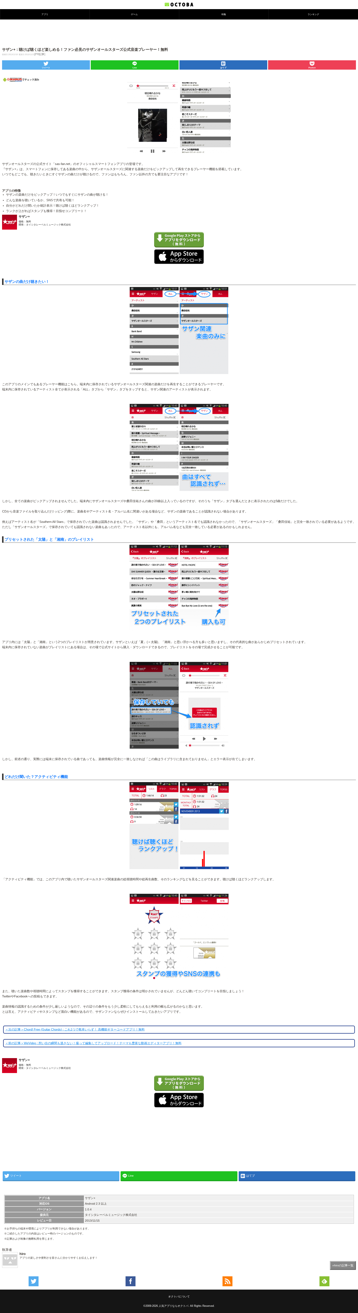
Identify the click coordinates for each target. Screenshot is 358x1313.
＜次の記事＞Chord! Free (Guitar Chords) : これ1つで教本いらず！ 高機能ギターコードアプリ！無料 (75, 1029)
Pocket (312, 68)
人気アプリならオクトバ (173, 1305)
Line (135, 68)
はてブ (223, 68)
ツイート (46, 68)
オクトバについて (179, 1296)
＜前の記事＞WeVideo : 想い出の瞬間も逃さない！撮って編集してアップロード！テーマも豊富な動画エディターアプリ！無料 (93, 1043)
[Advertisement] (179, 33)
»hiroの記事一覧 (342, 1265)
